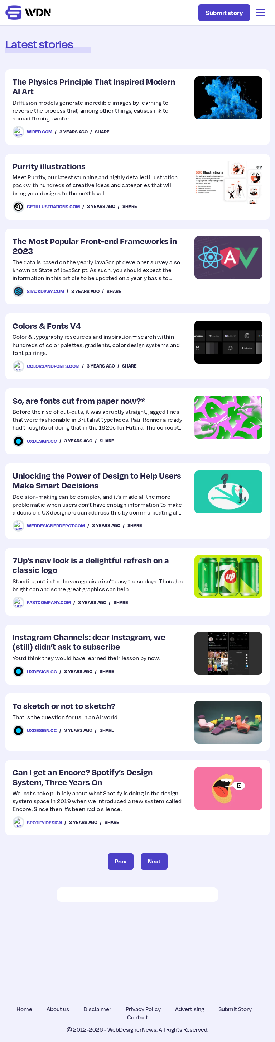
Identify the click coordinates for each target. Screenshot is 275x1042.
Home (24, 1009)
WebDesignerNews (131, 1029)
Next (154, 861)
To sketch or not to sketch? (64, 705)
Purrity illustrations (49, 166)
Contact (137, 1017)
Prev (120, 861)
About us (58, 1009)
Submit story (224, 12)
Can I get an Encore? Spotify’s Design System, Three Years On (83, 777)
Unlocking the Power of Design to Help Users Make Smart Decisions (97, 480)
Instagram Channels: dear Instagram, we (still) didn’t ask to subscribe (89, 641)
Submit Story (235, 1009)
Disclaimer (97, 1009)
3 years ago (73, 131)
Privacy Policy (143, 1009)
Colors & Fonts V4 (47, 325)
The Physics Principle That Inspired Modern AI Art (94, 86)
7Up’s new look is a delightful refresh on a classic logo (91, 565)
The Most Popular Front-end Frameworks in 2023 (95, 246)
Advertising (189, 1009)
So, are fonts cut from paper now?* (79, 400)
